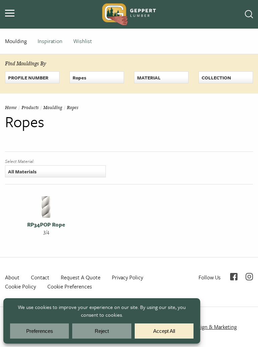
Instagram (249, 276)
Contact (40, 277)
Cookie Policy (20, 286)
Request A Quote (80, 277)
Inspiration (50, 41)
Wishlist (82, 41)
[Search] (249, 14)
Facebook (234, 276)
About (12, 277)
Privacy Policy (127, 277)
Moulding (16, 41)
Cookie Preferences (69, 286)
